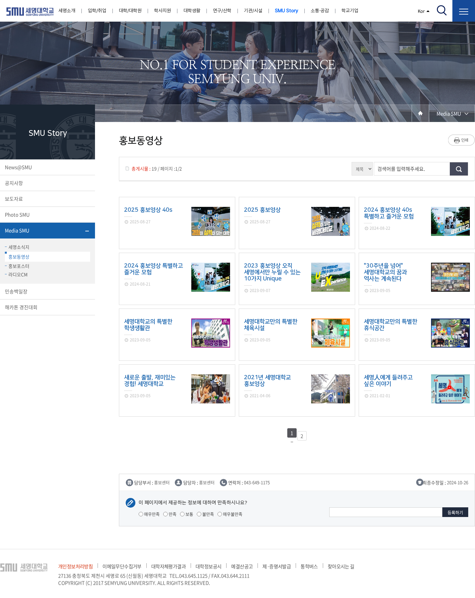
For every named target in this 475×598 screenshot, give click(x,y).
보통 (189, 514)
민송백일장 (16, 291)
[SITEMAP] (463, 11)
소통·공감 (320, 11)
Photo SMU (17, 214)
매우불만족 (232, 514)
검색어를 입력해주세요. (401, 168)
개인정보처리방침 (75, 566)
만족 (172, 514)
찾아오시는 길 (341, 566)
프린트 (461, 140)
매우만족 (151, 514)
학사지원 (162, 11)
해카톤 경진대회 (21, 307)
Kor (421, 11)
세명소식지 (18, 247)
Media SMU (17, 230)
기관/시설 (253, 11)
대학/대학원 (130, 11)
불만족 (207, 514)
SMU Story (286, 11)
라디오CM (17, 274)
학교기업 (350, 11)
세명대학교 (30, 11)
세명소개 (66, 11)
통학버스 (309, 566)
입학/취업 (97, 11)
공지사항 (14, 183)
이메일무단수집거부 (122, 566)
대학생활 (192, 11)
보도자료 (14, 198)
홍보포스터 (18, 266)
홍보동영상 (18, 256)
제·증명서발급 (276, 566)
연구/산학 (222, 11)
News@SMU (18, 167)
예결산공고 (242, 566)
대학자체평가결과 (168, 566)
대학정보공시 (208, 566)
